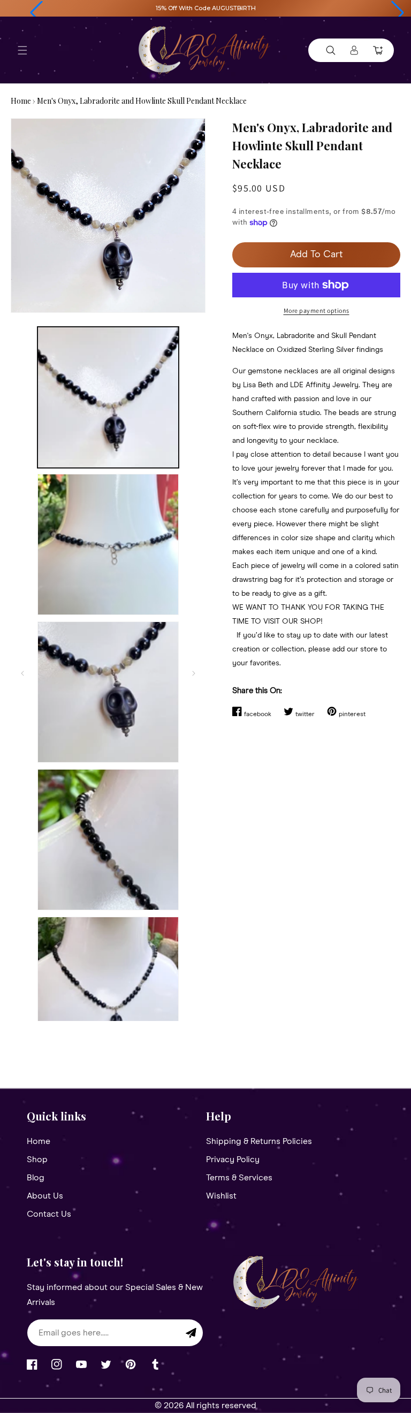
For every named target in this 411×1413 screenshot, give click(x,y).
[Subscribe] (191, 1333)
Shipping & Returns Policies (259, 1142)
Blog (35, 1177)
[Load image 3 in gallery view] (108, 692)
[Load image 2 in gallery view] (108, 544)
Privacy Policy (233, 1159)
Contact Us (49, 1214)
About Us (45, 1196)
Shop (37, 1159)
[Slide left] (22, 673)
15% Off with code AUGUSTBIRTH (206, 8)
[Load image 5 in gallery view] (108, 987)
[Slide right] (194, 673)
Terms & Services (239, 1177)
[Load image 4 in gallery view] (108, 839)
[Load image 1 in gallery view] (108, 397)
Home (21, 101)
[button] (36, 13)
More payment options (316, 310)
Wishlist (221, 1196)
